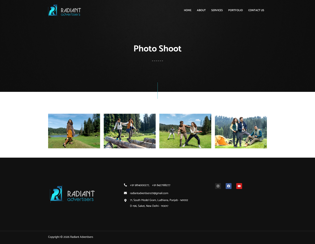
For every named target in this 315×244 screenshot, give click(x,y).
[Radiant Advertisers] (64, 10)
